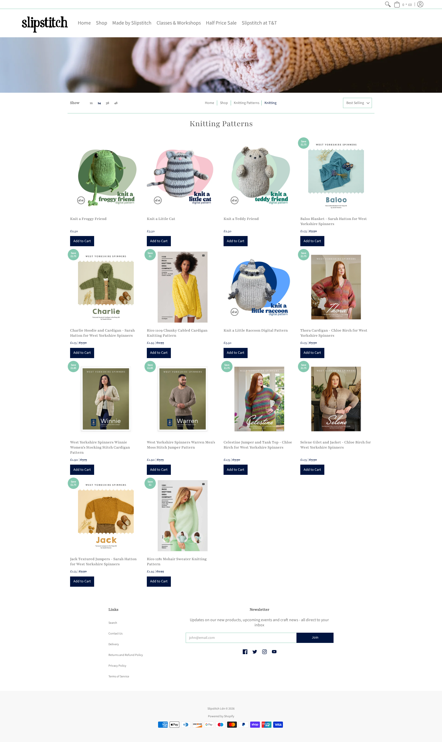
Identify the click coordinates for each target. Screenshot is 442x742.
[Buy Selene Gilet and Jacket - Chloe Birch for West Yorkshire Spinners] (336, 399)
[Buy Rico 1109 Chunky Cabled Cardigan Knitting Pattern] (182, 287)
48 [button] (115, 103)
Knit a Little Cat (161, 218)
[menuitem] (387, 4)
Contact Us (115, 633)
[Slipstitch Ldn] (44, 23)
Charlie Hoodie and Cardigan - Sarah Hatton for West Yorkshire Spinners (102, 333)
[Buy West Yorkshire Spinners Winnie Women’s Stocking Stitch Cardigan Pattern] (106, 399)
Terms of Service (118, 676)
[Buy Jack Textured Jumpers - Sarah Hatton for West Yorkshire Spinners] (106, 515)
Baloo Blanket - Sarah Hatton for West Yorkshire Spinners (333, 221)
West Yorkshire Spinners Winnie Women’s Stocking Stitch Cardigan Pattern (100, 447)
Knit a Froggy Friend (88, 218)
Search (112, 623)
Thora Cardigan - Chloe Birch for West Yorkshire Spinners (333, 333)
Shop (224, 102)
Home (209, 102)
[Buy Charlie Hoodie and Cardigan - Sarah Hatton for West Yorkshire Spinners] (106, 287)
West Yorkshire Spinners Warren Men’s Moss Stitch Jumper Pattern (181, 445)
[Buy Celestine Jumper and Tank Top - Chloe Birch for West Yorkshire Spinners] (259, 399)
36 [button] (107, 103)
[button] (402, 4)
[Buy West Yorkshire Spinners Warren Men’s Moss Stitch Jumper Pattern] (182, 399)
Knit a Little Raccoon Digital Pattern (256, 330)
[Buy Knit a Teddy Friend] (259, 175)
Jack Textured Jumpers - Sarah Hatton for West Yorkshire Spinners (103, 562)
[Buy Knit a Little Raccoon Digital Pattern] (259, 287)
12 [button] (91, 103)
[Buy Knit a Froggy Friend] (106, 175)
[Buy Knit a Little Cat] (182, 175)
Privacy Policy (117, 666)
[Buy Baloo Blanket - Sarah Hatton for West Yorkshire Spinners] (336, 175)
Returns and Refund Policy (125, 655)
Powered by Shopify (221, 716)
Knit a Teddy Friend (241, 218)
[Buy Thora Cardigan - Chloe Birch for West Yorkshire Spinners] (336, 287)
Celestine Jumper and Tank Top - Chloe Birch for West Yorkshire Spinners (258, 445)
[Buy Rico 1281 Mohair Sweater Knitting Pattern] (182, 515)
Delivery (113, 644)
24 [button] (99, 103)
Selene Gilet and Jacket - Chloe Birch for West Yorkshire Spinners (335, 445)
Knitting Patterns (246, 102)
